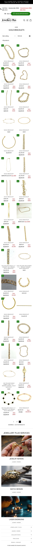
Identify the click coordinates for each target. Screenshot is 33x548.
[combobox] (9, 36)
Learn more (16, 522)
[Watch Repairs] (16, 476)
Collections (16, 534)
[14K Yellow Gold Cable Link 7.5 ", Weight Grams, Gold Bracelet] (8, 374)
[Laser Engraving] (16, 506)
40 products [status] (6, 40)
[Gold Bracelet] (8, 52)
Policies (16, 538)
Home (16, 27)
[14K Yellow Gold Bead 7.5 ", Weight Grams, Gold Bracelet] (24, 256)
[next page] (20, 422)
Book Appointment (22, 13)
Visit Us (9, 13)
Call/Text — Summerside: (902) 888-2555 (10, 9)
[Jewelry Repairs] (16, 445)
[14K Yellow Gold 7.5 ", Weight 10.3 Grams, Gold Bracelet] (8, 256)
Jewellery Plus (16, 527)
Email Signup (16, 542)
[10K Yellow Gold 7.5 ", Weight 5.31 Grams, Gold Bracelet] (8, 399)
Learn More (16, 461)
